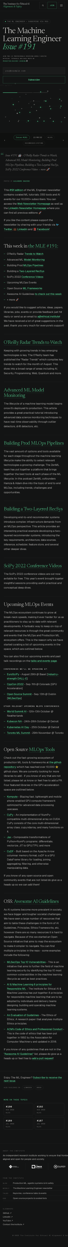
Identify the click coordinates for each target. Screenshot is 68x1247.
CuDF (10, 851)
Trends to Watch (34, 254)
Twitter (8, 229)
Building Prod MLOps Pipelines (34, 443)
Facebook (43, 229)
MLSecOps (14, 698)
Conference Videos (32, 277)
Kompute (12, 796)
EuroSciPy (13, 674)
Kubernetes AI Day (18, 727)
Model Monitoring (34, 259)
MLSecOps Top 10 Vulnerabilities (26, 962)
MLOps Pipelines (33, 265)
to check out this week (48, 294)
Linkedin (22, 229)
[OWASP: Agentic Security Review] (54, 1166)
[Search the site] (42, 5)
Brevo (39, 1088)
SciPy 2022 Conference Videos (33, 566)
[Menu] (61, 5)
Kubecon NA (14, 721)
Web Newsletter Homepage (33, 203)
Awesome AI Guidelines (36, 901)
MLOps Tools (42, 749)
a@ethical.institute (48, 316)
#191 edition (16, 190)
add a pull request (42, 1058)
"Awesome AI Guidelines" (19, 1054)
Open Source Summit (19, 694)
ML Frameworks (32, 288)
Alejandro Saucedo (21, 181)
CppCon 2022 (15, 684)
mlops (50, 137)
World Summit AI (17, 711)
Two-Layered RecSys (31, 271)
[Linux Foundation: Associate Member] (31, 1166)
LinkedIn (28, 1088)
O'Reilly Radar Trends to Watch (33, 342)
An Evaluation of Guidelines (23, 1015)
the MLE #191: (43, 246)
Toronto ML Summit (18, 733)
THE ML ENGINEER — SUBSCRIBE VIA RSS (27, 21)
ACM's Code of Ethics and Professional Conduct (34, 1029)
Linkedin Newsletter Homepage (27, 208)
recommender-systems (34, 143)
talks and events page (44, 661)
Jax (9, 837)
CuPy (10, 814)
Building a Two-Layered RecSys (33, 509)
